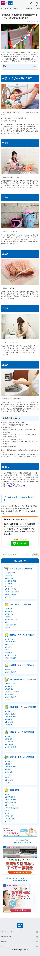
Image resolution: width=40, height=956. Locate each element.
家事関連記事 (14, 790)
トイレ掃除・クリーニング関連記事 (23, 679)
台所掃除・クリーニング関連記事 (22, 665)
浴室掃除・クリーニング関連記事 (22, 635)
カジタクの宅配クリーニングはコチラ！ (14, 486)
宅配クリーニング (6, 936)
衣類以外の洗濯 (11, 747)
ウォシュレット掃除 (12, 692)
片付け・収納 (10, 805)
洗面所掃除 (9, 689)
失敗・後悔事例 (11, 594)
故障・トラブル (11, 589)
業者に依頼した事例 (12, 592)
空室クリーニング (12, 619)
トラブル (9, 775)
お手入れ (9, 586)
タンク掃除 (9, 694)
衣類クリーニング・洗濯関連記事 (22, 732)
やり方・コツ (10, 573)
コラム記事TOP (20, 561)
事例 (7, 622)
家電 (7, 810)
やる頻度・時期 (11, 581)
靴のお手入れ (10, 744)
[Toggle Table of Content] (33, 66)
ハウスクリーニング (6, 932)
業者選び (9, 575)
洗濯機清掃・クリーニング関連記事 (23, 707)
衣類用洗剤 (9, 742)
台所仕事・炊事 (11, 800)
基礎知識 (9, 583)
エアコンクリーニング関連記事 (21, 569)
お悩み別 (9, 686)
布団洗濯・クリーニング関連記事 (22, 757)
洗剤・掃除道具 (11, 625)
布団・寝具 (9, 816)
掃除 (7, 794)
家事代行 (3, 941)
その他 (8, 597)
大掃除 (8, 617)
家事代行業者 (10, 797)
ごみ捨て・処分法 (12, 808)
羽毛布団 (9, 769)
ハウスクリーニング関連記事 (20, 604)
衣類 (7, 813)
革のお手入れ (10, 818)
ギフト (3, 946)
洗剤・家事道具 (11, 802)
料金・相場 (9, 578)
